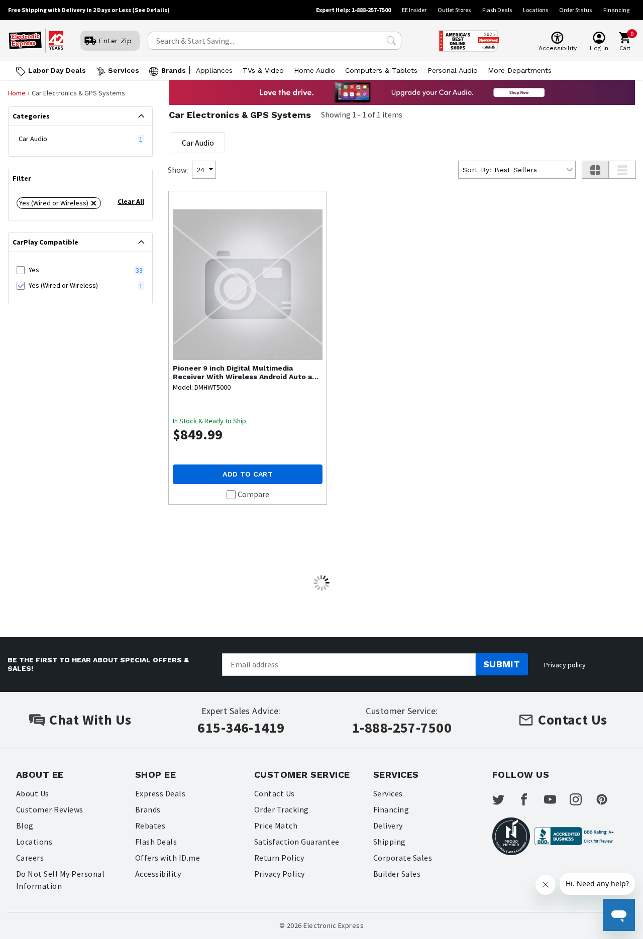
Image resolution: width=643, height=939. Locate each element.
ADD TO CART (248, 474)
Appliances (214, 70)
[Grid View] (595, 170)
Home (17, 92)
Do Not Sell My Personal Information (60, 880)
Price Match (275, 825)
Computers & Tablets (381, 70)
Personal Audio (452, 70)
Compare (253, 494)
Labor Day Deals (57, 70)
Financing (616, 10)
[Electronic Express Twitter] (504, 799)
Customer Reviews (49, 809)
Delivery (388, 825)
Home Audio (314, 70)
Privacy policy (565, 664)
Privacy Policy (279, 874)
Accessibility (158, 874)
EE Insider (414, 10)
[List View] (622, 170)
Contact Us (274, 793)
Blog (25, 825)
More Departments (520, 70)
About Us (32, 793)
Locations (535, 10)
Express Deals (160, 793)
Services (123, 70)
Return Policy (279, 858)
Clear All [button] (131, 201)
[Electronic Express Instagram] (582, 799)
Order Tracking (281, 809)
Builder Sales (396, 874)
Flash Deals (497, 10)
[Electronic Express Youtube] (556, 799)
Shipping (389, 842)
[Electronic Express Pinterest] (608, 799)
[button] (59, 203)
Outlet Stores (454, 10)
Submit (501, 664)
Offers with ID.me (167, 858)
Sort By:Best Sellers (500, 170)
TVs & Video (263, 70)
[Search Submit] (391, 41)
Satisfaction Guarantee (297, 842)
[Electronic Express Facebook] (530, 799)
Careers (30, 858)
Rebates (150, 825)
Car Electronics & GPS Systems (240, 114)
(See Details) (151, 10)
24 (200, 170)
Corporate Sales (402, 858)
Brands (173, 70)
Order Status (575, 10)
